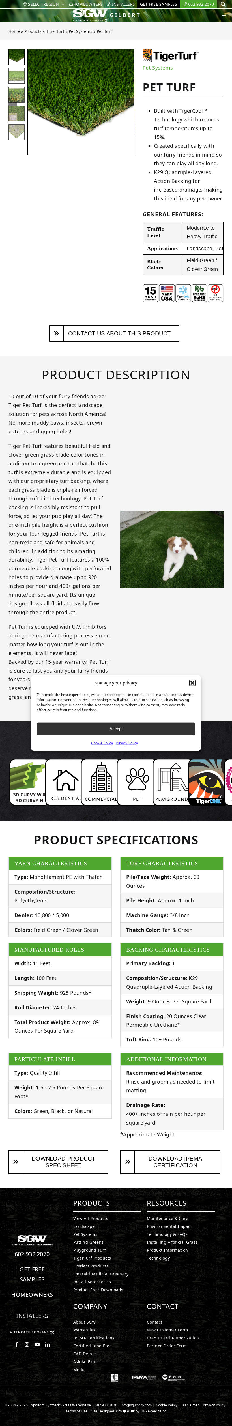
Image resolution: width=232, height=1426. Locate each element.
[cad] (114, 1376)
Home (14, 31)
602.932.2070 (32, 1254)
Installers (32, 1316)
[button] (192, 683)
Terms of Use (76, 1411)
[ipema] (144, 1376)
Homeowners (32, 1294)
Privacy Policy (127, 742)
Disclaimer (190, 1405)
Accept (116, 728)
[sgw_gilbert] (108, 11)
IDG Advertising (153, 1411)
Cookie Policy (102, 742)
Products (33, 31)
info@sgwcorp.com (136, 1405)
